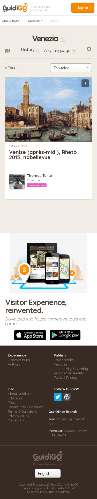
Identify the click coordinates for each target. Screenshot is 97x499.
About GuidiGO (19, 394)
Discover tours (19, 360)
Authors (14, 364)
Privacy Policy (18, 416)
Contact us (16, 420)
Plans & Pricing (65, 377)
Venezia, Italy (18, 146)
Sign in (83, 8)
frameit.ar (55, 431)
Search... (54, 21)
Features (60, 364)
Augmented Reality (69, 373)
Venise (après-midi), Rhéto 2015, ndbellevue (43, 154)
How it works (63, 360)
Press (12, 403)
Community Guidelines (25, 407)
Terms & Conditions (22, 411)
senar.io (54, 419)
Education (15, 398)
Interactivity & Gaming (71, 369)
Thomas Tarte (39, 175)
